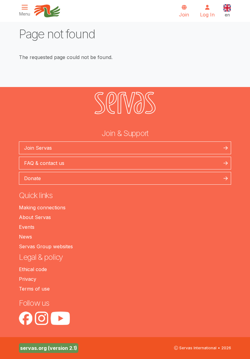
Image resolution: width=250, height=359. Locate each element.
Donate (32, 178)
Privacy (27, 279)
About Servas (35, 217)
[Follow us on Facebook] (25, 318)
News (25, 237)
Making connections (42, 207)
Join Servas (38, 148)
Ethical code (33, 269)
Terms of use (34, 289)
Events (26, 227)
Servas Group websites (46, 246)
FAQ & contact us (44, 163)
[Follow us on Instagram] (41, 318)
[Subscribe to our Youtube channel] (60, 318)
